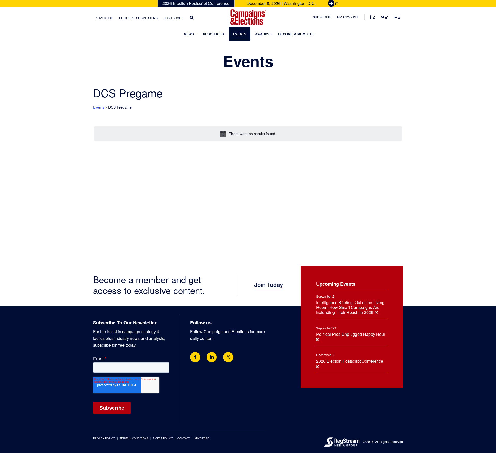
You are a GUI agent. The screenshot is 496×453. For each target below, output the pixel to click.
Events (98, 107)
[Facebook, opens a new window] (195, 357)
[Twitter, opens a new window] (228, 357)
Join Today (268, 284)
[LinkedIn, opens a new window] (212, 357)
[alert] (248, 133)
